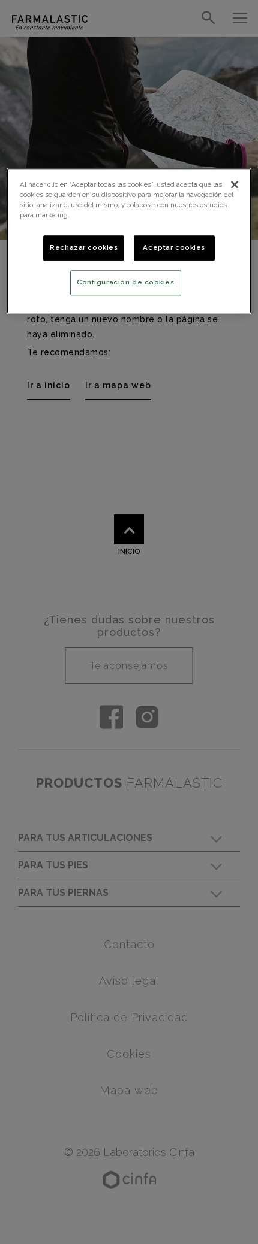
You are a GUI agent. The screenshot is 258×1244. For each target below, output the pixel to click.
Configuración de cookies (126, 282)
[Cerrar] (234, 184)
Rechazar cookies (84, 247)
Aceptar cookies (174, 247)
